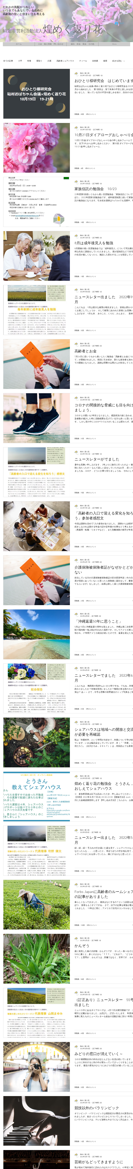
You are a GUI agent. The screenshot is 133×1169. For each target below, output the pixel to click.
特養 (29, 61)
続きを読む (117, 61)
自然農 (95, 61)
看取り (39, 61)
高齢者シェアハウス (65, 61)
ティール (83, 61)
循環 (105, 61)
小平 (20, 61)
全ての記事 (8, 61)
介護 (49, 61)
